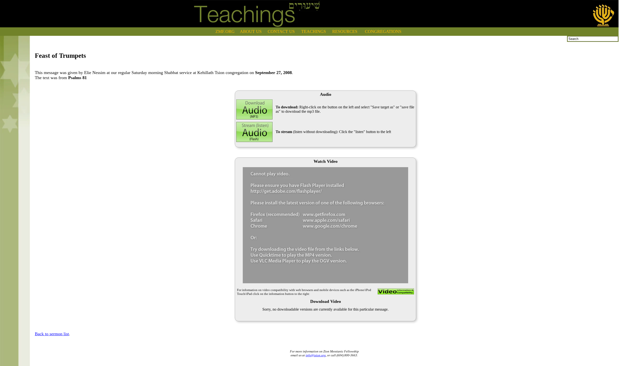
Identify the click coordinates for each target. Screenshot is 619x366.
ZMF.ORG (225, 31)
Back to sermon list (52, 333)
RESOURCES (344, 31)
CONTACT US (281, 31)
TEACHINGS (313, 31)
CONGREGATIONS (383, 31)
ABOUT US (251, 31)
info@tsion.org (316, 355)
